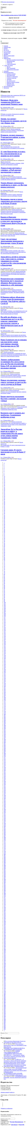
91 (4, 590)
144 (5, 664)
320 (5, 910)
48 (4, 530)
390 (5, 1008)
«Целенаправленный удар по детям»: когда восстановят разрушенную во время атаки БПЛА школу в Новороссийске (15, 1070)
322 (5, 913)
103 (5, 606)
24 (4, 496)
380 (5, 994)
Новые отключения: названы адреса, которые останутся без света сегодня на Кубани (13, 382)
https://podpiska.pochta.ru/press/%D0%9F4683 (13, 15)
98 (4, 599)
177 (5, 710)
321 (5, 911)
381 (5, 995)
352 (5, 955)
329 (5, 922)
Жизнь (8, 66)
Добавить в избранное (6, 1108)
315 (5, 903)
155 (5, 679)
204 (5, 748)
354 (5, 957)
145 (5, 665)
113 (5, 620)
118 (5, 627)
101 (5, 604)
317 (5, 906)
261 (5, 827)
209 (5, 755)
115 (5, 623)
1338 (12, 441)
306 (5, 890)
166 (5, 694)
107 (5, 612)
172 (5, 703)
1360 (12, 175)
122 (5, 633)
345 (5, 945)
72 (4, 563)
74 (4, 566)
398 (5, 1019)
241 (5, 799)
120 (5, 630)
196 (5, 736)
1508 (12, 246)
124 (5, 636)
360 (5, 966)
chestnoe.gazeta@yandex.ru (7, 1092)
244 (5, 804)
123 (5, 634)
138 (5, 655)
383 (5, 998)
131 (5, 646)
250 (5, 812)
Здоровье (6, 71)
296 (5, 876)
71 (4, 562)
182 (5, 717)
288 (5, 865)
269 (5, 838)
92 (4, 591)
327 (5, 920)
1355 (12, 288)
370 (5, 980)
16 (4, 485)
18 (4, 488)
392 (5, 1010)
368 (5, 977)
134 (5, 650)
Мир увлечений (11, 68)
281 (5, 855)
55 (4, 539)
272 (5, 843)
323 (5, 914)
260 (5, 826)
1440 (12, 349)
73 (4, 564)
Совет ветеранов (11, 64)
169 (5, 699)
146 (5, 667)
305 (5, 889)
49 (4, 531)
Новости (6, 57)
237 (5, 794)
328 (5, 921)
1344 (12, 457)
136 (5, 653)
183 (5, 718)
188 (5, 725)
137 (5, 654)
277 (5, 850)
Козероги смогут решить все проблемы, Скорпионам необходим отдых (13, 415)
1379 (12, 387)
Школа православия (9, 55)
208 (5, 753)
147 (5, 668)
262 (5, 829)
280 (5, 854)
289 (5, 866)
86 (4, 583)
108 (5, 613)
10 (4, 476)
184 (5, 720)
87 (4, 584)
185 (5, 721)
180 (5, 714)
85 (4, 581)
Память (6, 48)
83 (4, 578)
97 (4, 598)
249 (5, 811)
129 (5, 643)
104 (5, 608)
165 (5, 693)
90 (4, 588)
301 (5, 883)
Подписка (3, 7)
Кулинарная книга (8, 72)
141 (5, 660)
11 (4, 478)
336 (5, 932)
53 (4, 537)
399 (5, 1020)
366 (5, 974)
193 (5, 732)
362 (5, 969)
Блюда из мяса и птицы (13, 82)
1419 (12, 142)
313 (5, 900)
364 (5, 971)
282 (5, 857)
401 (5, 1023)
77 (4, 570)
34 (4, 510)
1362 (12, 306)
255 (5, 819)
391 (5, 1009)
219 (5, 769)
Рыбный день (10, 83)
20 (4, 490)
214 (5, 762)
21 (4, 492)
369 (5, 978)
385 (5, 1001)
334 (5, 929)
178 (5, 711)
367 (5, 975)
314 (5, 901)
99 (4, 601)
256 (5, 820)
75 (4, 567)
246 (5, 806)
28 (4, 502)
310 (5, 896)
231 (5, 785)
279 (5, 852)
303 (5, 886)
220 (5, 770)
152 (5, 675)
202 (5, 745)
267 (5, 836)
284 (5, 859)
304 (5, 887)
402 (5, 1024)
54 (4, 538)
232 (5, 787)
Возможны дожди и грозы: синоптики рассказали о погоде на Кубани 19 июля (14, 201)
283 (5, 858)
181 (5, 715)
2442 (12, 228)
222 (5, 773)
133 (5, 648)
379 (5, 992)
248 (5, 809)
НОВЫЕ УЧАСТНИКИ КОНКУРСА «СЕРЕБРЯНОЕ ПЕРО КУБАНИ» (13, 1052)
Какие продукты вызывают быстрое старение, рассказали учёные (13, 398)
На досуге (6, 50)
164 (5, 692)
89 (4, 587)
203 (5, 746)
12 (4, 479)
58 (4, 544)
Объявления (7, 53)
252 (5, 815)
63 (4, 551)
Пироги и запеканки (12, 76)
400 (5, 1022)
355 (5, 959)
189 (5, 727)
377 (5, 989)
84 (4, 580)
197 (5, 738)
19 (4, 489)
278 (5, 851)
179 (5, 713)
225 (5, 777)
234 (5, 790)
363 (5, 970)
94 (4, 594)
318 (5, 907)
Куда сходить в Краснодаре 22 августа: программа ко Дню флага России (15, 1045)
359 (5, 964)
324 (5, 915)
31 (4, 506)
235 (5, 791)
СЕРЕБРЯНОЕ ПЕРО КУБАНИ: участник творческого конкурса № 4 (15, 1077)
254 (5, 818)
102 (5, 605)
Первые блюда (11, 85)
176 (5, 708)
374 (5, 985)
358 (5, 963)
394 (5, 1013)
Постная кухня (11, 75)
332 (5, 927)
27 (4, 500)
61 (4, 548)
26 (4, 499)
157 (5, 682)
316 (5, 904)
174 (5, 706)
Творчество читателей (13, 69)
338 (5, 935)
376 (5, 988)
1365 (12, 190)
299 (5, 880)
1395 (12, 126)
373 (5, 984)
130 (5, 644)
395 (5, 1015)
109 (5, 615)
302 (5, 885)
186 (5, 722)
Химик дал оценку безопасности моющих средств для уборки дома (13, 121)
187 (5, 724)
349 (5, 950)
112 (5, 619)
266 (5, 834)
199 (5, 741)
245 (5, 805)
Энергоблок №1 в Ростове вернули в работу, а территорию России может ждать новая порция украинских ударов (12, 433)
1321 (12, 420)
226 (5, 778)
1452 (12, 268)
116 (5, 625)
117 (5, 626)
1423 (12, 206)
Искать (2, 1033)
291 (5, 869)
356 (5, 960)
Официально (7, 58)
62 (4, 549)
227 (5, 780)
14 (4, 482)
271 (5, 841)
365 (5, 973)
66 (4, 555)
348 (5, 949)
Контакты (6, 87)
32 (4, 507)
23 (4, 495)
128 (5, 641)
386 (5, 1002)
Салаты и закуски (11, 78)
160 (5, 686)
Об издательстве (8, 86)
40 (4, 518)
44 (4, 524)
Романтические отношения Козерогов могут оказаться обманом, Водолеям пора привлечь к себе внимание (12, 282)
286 (5, 862)
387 (5, 1003)
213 (5, 760)
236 (5, 792)
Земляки (6, 54)
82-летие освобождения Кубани (15, 60)
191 (5, 729)
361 (5, 967)
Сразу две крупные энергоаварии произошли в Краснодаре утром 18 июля (12, 241)
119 (5, 629)
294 (5, 873)
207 (5, 752)
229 (5, 783)
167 (5, 696)
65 (4, 553)
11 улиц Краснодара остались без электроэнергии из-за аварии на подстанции (13, 154)
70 (4, 560)
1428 (12, 107)
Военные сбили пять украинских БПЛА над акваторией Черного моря (12, 102)
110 (5, 616)
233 (5, 788)
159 (5, 685)
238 (5, 795)
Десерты (9, 79)
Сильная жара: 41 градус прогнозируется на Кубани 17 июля (13, 452)
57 (4, 542)
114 (5, 622)
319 (5, 908)
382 (5, 996)
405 (5, 1029)
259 (5, 825)
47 (4, 528)
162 (5, 689)
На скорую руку (11, 80)
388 (5, 1005)
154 (5, 678)
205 (5, 749)
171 (5, 701)
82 (4, 577)
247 (5, 808)
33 (4, 509)
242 (5, 801)
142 (5, 661)
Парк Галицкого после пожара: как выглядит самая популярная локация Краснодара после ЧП (14, 343)
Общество (9, 62)
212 (5, 759)
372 (5, 982)
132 (5, 647)
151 (5, 674)
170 (5, 700)
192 (5, 731)
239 (5, 797)
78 (4, 571)
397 (5, 1017)
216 (5, 764)
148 (5, 669)
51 (4, 534)
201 (5, 743)
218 (5, 767)
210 (5, 756)
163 (5, 690)
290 (5, 868)
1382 (12, 159)
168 (5, 697)
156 (5, 681)
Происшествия (11, 61)
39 (4, 517)
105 (5, 609)
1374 (12, 330)
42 (4, 521)
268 (5, 837)
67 (4, 556)
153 (5, 676)
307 (5, 892)
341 (5, 939)
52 (4, 535)
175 (5, 707)
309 (5, 894)
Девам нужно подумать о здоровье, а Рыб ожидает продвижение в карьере (11, 170)
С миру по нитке (8, 65)
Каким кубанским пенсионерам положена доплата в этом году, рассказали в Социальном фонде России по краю (14, 221)
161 (5, 688)
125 (5, 637)
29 (4, 503)
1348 (12, 404)
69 (4, 559)
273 (5, 844)
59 (4, 545)
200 (5, 742)
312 (5, 899)
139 (5, 657)
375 (5, 987)
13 (4, 481)
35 (4, 511)
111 (4, 618)
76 (4, 569)
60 (4, 546)
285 (5, 861)
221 (5, 771)
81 (4, 576)
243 (5, 802)
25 (4, 497)
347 (5, 948)
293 (5, 872)
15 (4, 483)
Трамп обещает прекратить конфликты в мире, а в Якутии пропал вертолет (14, 185)
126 (5, 639)
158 (5, 683)
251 (5, 813)
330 (5, 924)
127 (5, 640)
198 (5, 739)
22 (4, 493)
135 (5, 651)
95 (4, 595)
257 (5, 822)
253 (5, 816)
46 (4, 527)
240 (5, 798)
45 (4, 525)
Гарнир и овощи (11, 73)
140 (5, 658)
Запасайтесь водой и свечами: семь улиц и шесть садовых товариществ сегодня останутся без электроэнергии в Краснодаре (13, 261)
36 (4, 513)
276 (5, 848)
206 (5, 750)
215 (5, 763)
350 (5, 952)
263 (5, 830)
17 (4, 486)
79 (4, 573)
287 (5, 864)
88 (4, 585)
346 (5, 946)
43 (4, 523)
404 (5, 1027)
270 (5, 840)
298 (5, 879)
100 (5, 602)
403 (5, 1026)
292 (5, 871)
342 (5, 941)
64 (4, 552)
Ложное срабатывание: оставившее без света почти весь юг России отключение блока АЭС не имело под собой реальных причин (13, 364)
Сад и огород (7, 51)
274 (5, 845)
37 (4, 514)
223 (5, 774)
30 (4, 504)
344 (5, 943)
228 (5, 781)
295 (5, 875)
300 (5, 882)
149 (5, 671)
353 (5, 956)
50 (4, 532)
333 (5, 928)
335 (5, 931)
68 (4, 557)
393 (5, 1012)
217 (5, 766)
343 (5, 942)
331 (5, 925)
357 (5, 962)
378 (5, 991)
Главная (6, 46)
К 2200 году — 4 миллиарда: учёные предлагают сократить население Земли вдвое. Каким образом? (15, 1061)
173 (5, 704)
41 (4, 520)
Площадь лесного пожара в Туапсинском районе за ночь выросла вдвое (13, 137)
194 (5, 734)
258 (5, 823)
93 (4, 592)
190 (5, 728)
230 (5, 784)
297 (5, 878)
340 (5, 938)
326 (5, 918)
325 (5, 917)
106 (5, 611)
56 (4, 541)
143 (5, 662)
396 (5, 1016)
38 (4, 516)
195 (5, 735)
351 (5, 953)
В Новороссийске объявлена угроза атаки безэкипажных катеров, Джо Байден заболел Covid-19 (13, 300)
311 (5, 897)
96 (4, 597)
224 (5, 776)
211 (5, 757)
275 (5, 847)
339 (5, 936)
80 (4, 574)
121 (5, 632)
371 (5, 981)
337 (5, 934)
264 (5, 832)
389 (5, 1006)
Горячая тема (7, 47)
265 (5, 833)
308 (5, 893)
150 (5, 672)
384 (5, 999)
